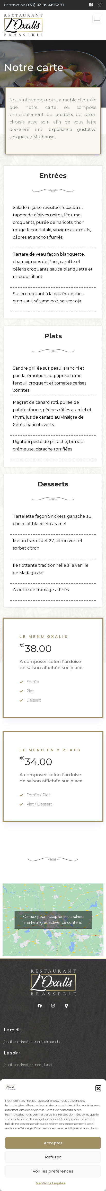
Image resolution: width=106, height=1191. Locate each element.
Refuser (53, 1157)
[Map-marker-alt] (66, 1006)
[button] (98, 1088)
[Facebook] (39, 1006)
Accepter (53, 1142)
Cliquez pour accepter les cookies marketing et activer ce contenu (53, 919)
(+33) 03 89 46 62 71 (45, 5)
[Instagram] (53, 1006)
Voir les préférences (53, 1171)
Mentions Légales (50, 1183)
